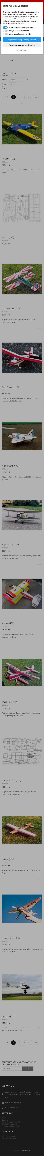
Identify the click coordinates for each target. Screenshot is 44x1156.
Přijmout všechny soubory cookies (22, 39)
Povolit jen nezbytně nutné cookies (22, 45)
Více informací (22, 50)
